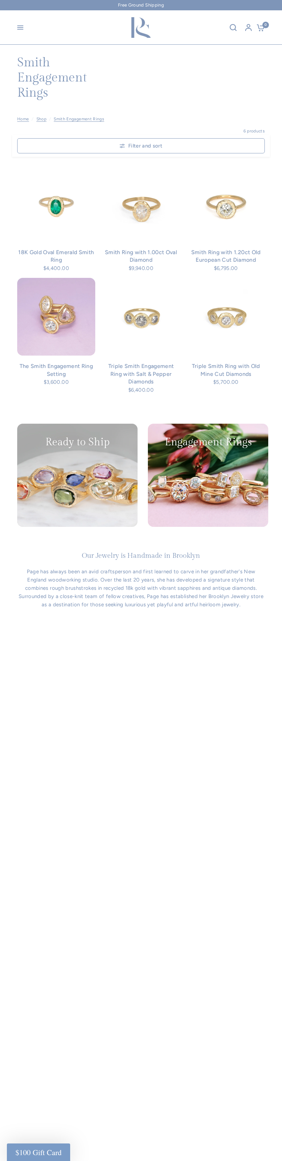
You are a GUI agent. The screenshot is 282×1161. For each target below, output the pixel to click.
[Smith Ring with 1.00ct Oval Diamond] (141, 203)
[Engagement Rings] (208, 475)
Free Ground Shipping (141, 5)
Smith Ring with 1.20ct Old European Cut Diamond (226, 256)
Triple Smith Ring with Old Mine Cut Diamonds (226, 370)
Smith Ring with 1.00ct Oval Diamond (141, 256)
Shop (41, 119)
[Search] (233, 27)
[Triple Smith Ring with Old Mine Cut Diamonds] (226, 317)
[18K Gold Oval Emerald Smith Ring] (56, 203)
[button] (38, 1152)
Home (23, 119)
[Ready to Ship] (77, 475)
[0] (259, 27)
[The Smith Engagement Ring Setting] (56, 317)
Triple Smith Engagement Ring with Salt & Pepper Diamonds (141, 374)
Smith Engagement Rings (79, 119)
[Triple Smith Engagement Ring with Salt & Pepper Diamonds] (141, 317)
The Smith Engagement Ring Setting (56, 370)
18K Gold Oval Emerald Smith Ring (56, 256)
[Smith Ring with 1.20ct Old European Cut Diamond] (226, 203)
